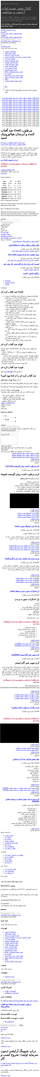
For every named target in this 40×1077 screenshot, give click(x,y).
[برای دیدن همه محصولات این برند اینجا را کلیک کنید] (5, 232)
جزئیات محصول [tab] (10, 282)
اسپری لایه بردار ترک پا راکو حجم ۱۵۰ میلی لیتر (21, 264)
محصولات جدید (9, 846)
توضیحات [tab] (8, 280)
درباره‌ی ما (8, 862)
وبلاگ (6, 79)
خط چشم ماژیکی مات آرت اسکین (26, 759)
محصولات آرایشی (10, 51)
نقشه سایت (8, 860)
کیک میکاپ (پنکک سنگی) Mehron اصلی (23, 245)
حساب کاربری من (10, 869)
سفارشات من (9, 871)
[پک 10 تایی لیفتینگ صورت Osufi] (28, 515)
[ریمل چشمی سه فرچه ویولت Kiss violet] (25, 251)
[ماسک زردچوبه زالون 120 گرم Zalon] (20, 144)
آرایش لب (8, 837)
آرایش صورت (9, 835)
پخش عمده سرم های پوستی (14, 77)
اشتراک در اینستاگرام (11, 993)
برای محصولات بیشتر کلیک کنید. (11, 41)
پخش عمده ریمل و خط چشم (14, 75)
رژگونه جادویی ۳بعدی (31, 273)
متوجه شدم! (7, 26)
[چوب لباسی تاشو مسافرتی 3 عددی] (20, 143)
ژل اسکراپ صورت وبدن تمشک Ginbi (24, 591)
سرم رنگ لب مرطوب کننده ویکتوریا (25, 708)
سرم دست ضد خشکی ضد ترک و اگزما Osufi (22, 559)
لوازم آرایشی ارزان (11, 68)
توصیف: (3, 425)
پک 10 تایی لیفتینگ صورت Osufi (27, 526)
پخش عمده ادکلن (10, 53)
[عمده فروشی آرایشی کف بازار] (11, 33)
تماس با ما (8, 859)
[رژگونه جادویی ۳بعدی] (31, 269)
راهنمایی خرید (9, 857)
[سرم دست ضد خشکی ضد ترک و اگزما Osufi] (24, 547)
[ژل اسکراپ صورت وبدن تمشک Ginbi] (27, 580)
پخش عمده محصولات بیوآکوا (14, 72)
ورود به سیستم (9, 976)
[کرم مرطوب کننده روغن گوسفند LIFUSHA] (25, 455)
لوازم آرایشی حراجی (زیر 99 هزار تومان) (17, 57)
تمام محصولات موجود (12, 61)
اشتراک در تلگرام (10, 991)
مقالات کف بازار (10, 59)
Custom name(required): (8, 430)
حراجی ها (8, 844)
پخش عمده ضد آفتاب (11, 64)
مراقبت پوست (9, 841)
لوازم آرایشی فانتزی (11, 62)
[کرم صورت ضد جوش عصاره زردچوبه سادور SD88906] (21, 789)
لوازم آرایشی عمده (11, 66)
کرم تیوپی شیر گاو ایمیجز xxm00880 (25, 655)
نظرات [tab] (7, 284)
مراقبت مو (8, 73)
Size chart (4, 173)
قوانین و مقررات (10, 848)
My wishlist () (9, 1022)
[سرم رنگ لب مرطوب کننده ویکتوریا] (27, 696)
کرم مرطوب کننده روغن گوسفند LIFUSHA (22, 466)
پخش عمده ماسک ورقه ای (13, 81)
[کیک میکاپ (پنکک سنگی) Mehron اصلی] (26, 241)
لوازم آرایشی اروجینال (12, 55)
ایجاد (21, 1025)
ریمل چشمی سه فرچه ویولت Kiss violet (23, 255)
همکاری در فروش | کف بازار (14, 855)
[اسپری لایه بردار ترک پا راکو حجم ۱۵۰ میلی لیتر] (23, 260)
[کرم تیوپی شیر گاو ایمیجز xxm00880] (27, 644)
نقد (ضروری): (5, 434)
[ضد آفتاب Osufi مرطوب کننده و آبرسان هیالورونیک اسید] (20, 98)
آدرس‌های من (9, 873)
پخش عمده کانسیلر (11, 70)
